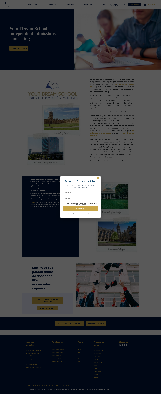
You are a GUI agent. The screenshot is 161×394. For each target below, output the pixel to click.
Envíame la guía (81, 209)
